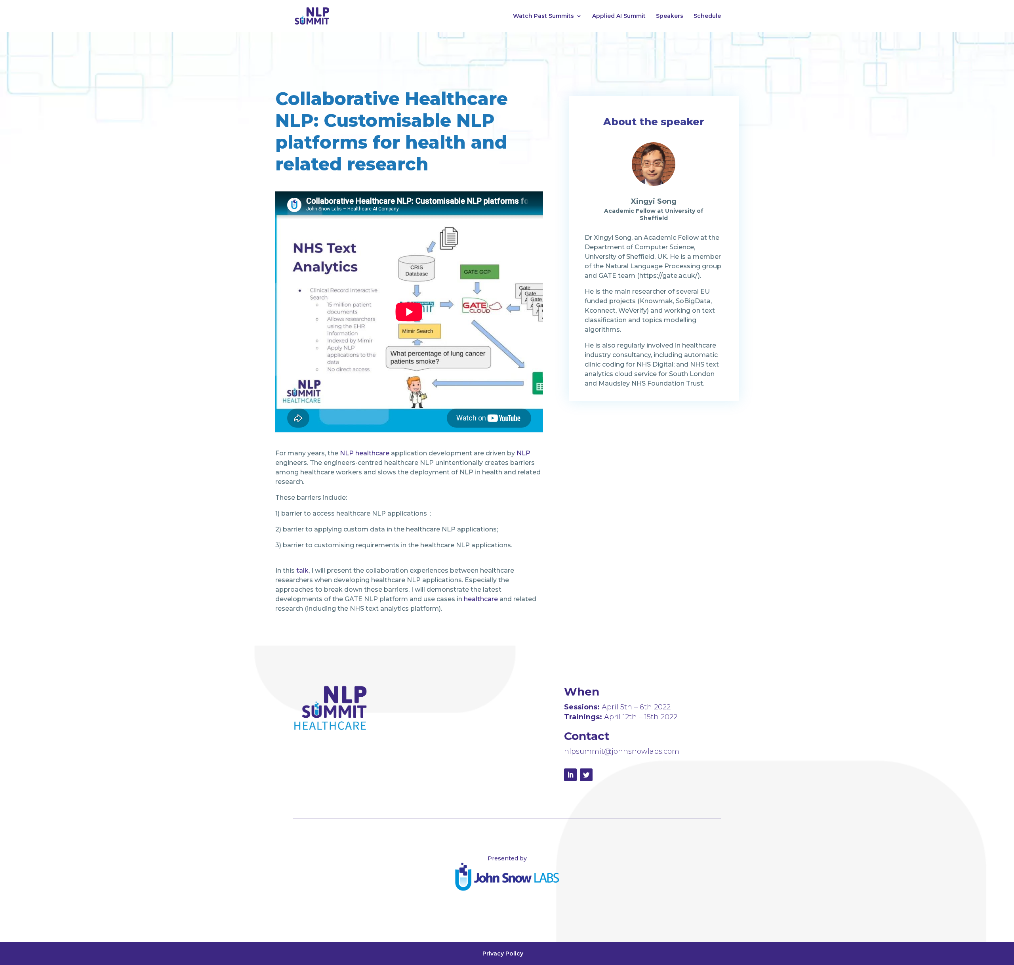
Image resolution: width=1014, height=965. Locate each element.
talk (302, 570)
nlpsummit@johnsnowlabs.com (621, 751)
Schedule (707, 16)
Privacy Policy (502, 953)
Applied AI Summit (619, 16)
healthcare (481, 599)
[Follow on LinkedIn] (570, 774)
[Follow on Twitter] (586, 774)
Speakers (669, 16)
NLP (523, 453)
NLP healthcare (364, 453)
